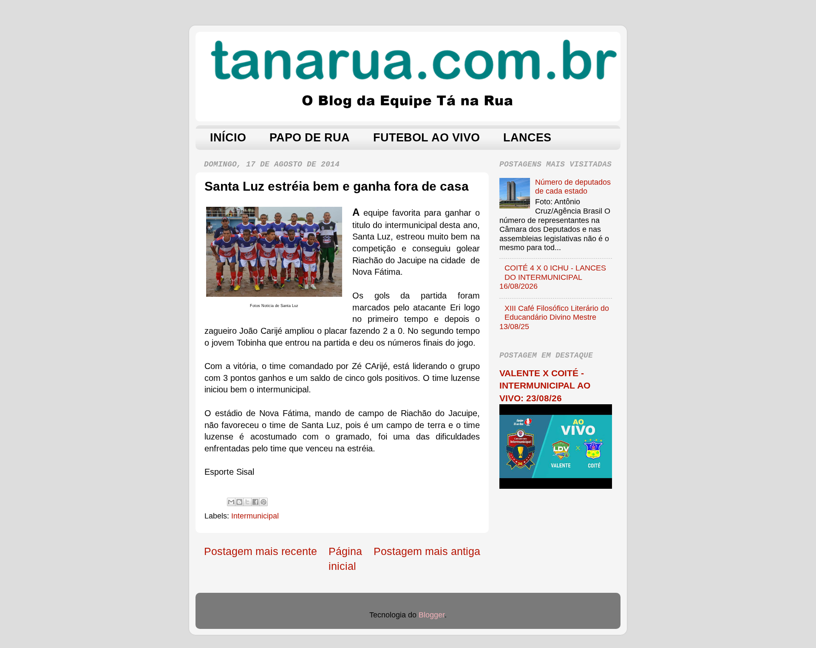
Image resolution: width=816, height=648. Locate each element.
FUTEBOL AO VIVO (426, 137)
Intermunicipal (255, 516)
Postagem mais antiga (427, 551)
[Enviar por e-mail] (231, 502)
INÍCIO (228, 137)
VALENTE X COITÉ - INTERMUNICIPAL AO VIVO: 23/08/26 (544, 385)
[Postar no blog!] (239, 502)
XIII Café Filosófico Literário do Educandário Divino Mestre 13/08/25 (554, 317)
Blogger (432, 615)
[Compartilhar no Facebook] (255, 502)
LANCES (527, 137)
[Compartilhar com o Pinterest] (263, 502)
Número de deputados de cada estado (573, 187)
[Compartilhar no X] (247, 502)
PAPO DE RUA (309, 137)
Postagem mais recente (260, 551)
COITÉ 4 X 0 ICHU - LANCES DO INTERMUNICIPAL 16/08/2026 (552, 277)
